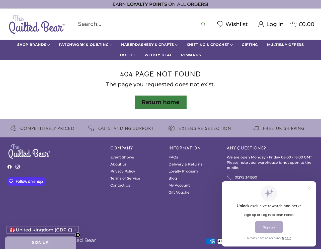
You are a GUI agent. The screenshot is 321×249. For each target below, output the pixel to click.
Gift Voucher (180, 192)
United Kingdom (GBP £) (44, 230)
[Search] (203, 24)
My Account (179, 185)
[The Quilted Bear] (37, 24)
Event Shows (122, 157)
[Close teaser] (77, 234)
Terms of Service (125, 178)
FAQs (173, 157)
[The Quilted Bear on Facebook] (10, 168)
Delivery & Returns (185, 164)
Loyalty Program (183, 171)
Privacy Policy (122, 171)
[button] (40, 242)
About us (118, 164)
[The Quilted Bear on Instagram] (18, 168)
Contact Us (120, 185)
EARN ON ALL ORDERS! (160, 4)
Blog (173, 178)
